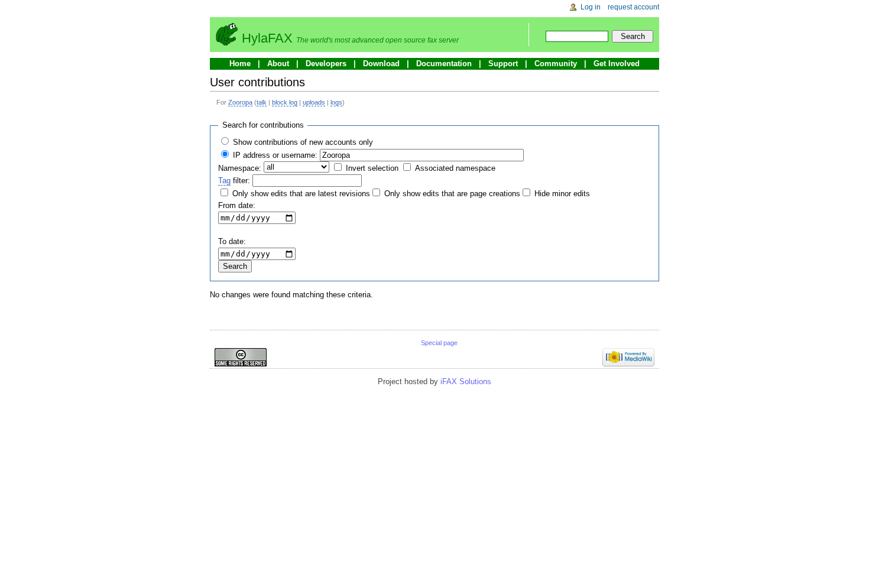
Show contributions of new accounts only (303, 142)
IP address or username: (275, 155)
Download (381, 63)
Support (503, 63)
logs (336, 102)
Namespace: (239, 168)
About (278, 63)
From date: (236, 205)
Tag (224, 180)
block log (284, 102)
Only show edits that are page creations (452, 193)
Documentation (444, 63)
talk (262, 102)
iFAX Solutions (465, 381)
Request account (633, 7)
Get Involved (617, 63)
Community (555, 63)
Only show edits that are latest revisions (301, 193)
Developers (326, 63)
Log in (591, 7)
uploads (314, 102)
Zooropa (240, 102)
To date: (232, 241)
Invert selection (372, 168)
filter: (234, 180)
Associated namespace (455, 168)
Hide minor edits (562, 193)
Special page (439, 342)
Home (240, 63)
